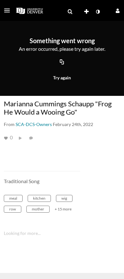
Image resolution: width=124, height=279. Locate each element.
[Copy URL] (62, 62)
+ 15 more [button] (63, 209)
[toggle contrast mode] (98, 11)
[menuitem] (70, 11)
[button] (9, 10)
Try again (62, 77)
